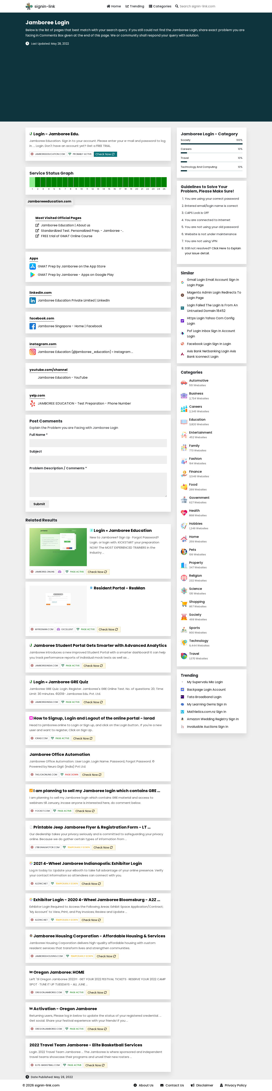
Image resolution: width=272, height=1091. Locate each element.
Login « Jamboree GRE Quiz (60, 682)
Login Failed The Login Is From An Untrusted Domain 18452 (212, 308)
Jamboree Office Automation (59, 754)
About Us (146, 1085)
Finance (195, 471)
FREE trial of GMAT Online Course (66, 236)
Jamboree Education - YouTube (63, 377)
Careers (186, 149)
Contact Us (174, 1085)
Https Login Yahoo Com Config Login (210, 321)
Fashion (195, 458)
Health (194, 510)
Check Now (103, 154)
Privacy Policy (236, 1085)
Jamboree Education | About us (65, 225)
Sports (194, 628)
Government (199, 497)
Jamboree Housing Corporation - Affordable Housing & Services (99, 936)
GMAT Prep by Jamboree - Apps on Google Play (76, 274)
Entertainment (200, 432)
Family (194, 445)
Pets (192, 549)
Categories (162, 6)
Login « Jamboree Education (122, 530)
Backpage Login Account (206, 689)
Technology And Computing (199, 167)
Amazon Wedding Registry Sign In (213, 719)
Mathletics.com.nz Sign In (206, 711)
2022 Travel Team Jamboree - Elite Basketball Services (85, 1045)
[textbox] (210, 6)
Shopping (197, 601)
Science (195, 588)
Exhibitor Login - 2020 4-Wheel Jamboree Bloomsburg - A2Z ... (96, 899)
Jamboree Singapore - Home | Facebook (70, 326)
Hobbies (196, 523)
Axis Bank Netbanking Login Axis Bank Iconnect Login (211, 354)
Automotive (198, 380)
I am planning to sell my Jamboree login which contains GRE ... (96, 790)
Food (193, 484)
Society (185, 140)
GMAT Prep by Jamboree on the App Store (72, 266)
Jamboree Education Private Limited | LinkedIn (74, 300)
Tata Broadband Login (204, 697)
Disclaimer (204, 1085)
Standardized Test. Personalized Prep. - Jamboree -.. (82, 230)
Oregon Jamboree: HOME (58, 972)
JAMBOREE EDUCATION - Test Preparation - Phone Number (84, 403)
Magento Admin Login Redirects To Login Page (214, 295)
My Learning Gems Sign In (207, 704)
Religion (195, 575)
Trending (137, 6)
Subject (35, 451)
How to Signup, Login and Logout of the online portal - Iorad (94, 718)
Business (196, 393)
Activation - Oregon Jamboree (65, 1008)
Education (197, 419)
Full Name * (38, 434)
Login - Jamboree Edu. (56, 134)
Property (196, 562)
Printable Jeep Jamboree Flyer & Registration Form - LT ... (92, 827)
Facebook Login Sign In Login (209, 344)
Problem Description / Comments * (58, 468)
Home (116, 6)
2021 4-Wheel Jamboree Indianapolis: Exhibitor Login (87, 863)
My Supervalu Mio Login (205, 682)
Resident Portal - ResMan (119, 588)
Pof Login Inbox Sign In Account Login (211, 334)
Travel (185, 158)
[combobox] (210, 6)
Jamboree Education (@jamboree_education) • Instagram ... (85, 352)
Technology (198, 640)
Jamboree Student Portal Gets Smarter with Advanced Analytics (100, 645)
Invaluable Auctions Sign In (207, 726)
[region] (136, 81)
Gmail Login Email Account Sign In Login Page (213, 282)
